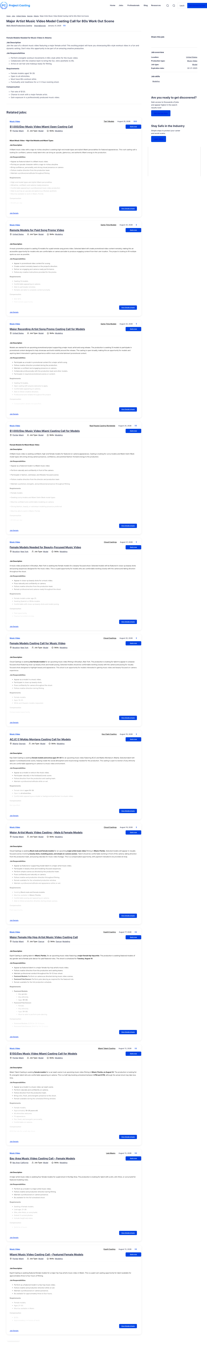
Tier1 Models (109, 121)
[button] (167, 5)
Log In (182, 5)
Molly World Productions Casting (19, 26)
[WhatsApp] (178, 42)
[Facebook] (154, 42)
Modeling (59, 131)
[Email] (185, 42)
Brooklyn (16, 552)
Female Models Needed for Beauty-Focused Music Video (45, 547)
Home (8, 16)
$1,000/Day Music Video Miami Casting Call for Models (45, 430)
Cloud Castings (110, 542)
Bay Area (16, 1163)
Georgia (30, 16)
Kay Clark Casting (109, 734)
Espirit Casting (110, 932)
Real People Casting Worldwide (102, 426)
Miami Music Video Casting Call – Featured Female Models (46, 1254)
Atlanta (36, 16)
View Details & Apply (128, 208)
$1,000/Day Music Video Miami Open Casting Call (41, 126)
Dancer (41, 942)
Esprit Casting (109, 1249)
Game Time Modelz (108, 225)
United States (21, 16)
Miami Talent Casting (106, 1048)
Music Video (15, 121)
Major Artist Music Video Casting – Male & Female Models (46, 832)
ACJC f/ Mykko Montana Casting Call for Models (40, 739)
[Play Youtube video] (174, 161)
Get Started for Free (197, 5)
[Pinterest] (170, 42)
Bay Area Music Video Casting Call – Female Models (42, 1158)
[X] (162, 42)
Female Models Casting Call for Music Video (37, 643)
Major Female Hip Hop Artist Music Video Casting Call (44, 937)
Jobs (13, 16)
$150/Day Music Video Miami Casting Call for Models (43, 1053)
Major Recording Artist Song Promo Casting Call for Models (47, 329)
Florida (15, 131)
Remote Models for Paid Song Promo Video (37, 230)
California (24, 1163)
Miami (21, 131)
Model (40, 131)
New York (24, 552)
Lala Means (110, 1153)
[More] (193, 42)
